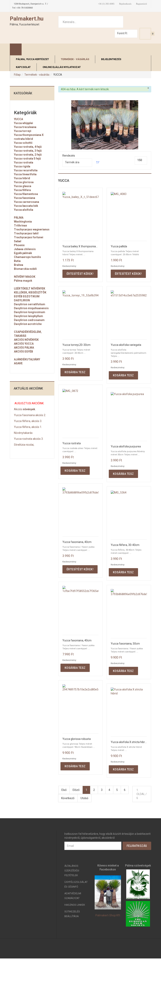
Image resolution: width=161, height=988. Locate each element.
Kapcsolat (23, 67)
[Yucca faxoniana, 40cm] (80, 509)
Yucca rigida (22, 166)
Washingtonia (23, 221)
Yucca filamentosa (26, 194)
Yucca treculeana (25, 127)
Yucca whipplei (23, 123)
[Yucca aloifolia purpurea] (129, 414)
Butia (17, 261)
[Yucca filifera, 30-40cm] (129, 512)
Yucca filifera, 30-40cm (125, 545)
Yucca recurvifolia (26, 170)
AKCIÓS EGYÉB (23, 351)
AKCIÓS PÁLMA (24, 347)
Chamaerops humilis (27, 257)
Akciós (18, 409)
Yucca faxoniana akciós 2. (30, 415)
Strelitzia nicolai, (24, 444)
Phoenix (19, 245)
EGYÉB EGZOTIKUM (26, 296)
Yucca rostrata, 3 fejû (28, 150)
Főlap (17, 74)
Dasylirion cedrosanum (29, 320)
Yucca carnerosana (26, 201)
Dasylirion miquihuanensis (31, 308)
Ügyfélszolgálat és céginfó (76, 884)
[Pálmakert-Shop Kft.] (108, 892)
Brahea (18, 264)
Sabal (17, 241)
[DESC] (98, 163)
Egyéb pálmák (23, 253)
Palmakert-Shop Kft (107, 915)
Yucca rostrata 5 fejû (27, 158)
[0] (145, 34)
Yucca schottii (23, 142)
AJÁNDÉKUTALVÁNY (27, 359)
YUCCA (18, 119)
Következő (67, 798)
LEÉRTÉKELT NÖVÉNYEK (29, 288)
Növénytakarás (23, 432)
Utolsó (84, 798)
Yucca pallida (119, 246)
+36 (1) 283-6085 (106, 4)
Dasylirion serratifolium (29, 304)
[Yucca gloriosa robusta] (80, 706)
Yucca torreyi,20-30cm (76, 344)
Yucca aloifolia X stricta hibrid (129, 742)
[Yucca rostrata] (80, 411)
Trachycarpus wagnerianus (31, 229)
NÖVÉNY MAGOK (24, 276)
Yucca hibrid (22, 178)
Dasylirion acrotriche (28, 324)
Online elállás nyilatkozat (62, 67)
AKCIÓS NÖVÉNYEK (26, 339)
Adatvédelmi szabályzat (72, 896)
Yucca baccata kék (26, 205)
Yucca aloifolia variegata (126, 344)
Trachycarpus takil (26, 233)
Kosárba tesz (75, 372)
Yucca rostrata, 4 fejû (28, 146)
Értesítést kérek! (80, 273)
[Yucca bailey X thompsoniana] (80, 214)
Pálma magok (23, 280)
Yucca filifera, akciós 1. (28, 427)
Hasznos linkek (74, 904)
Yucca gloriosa (24, 182)
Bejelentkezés (125, 4)
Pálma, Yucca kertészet (32, 59)
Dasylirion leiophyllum (28, 316)
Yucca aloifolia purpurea (126, 446)
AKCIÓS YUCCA (24, 343)
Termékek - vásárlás (75, 59)
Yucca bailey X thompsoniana (80, 246)
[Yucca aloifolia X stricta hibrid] (129, 710)
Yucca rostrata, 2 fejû (28, 154)
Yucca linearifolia (25, 174)
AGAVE (18, 363)
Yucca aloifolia (23, 209)
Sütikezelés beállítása (72, 914)
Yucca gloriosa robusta (76, 739)
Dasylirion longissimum (29, 312)
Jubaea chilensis (25, 249)
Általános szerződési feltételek (71, 870)
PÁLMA (18, 217)
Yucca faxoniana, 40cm (76, 542)
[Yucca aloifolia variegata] (129, 312)
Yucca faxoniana (24, 197)
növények (28, 409)
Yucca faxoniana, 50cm (125, 643)
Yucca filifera (22, 190)
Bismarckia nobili (25, 268)
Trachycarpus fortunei (28, 237)
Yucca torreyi (22, 131)
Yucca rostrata (71, 443)
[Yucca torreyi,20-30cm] (80, 312)
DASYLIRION (22, 300)
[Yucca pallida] (129, 214)
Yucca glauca (22, 186)
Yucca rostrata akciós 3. (28, 438)
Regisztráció (141, 4)
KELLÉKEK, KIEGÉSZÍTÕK (30, 292)
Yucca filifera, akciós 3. (28, 421)
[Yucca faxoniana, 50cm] (129, 611)
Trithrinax (20, 225)
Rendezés (68, 155)
